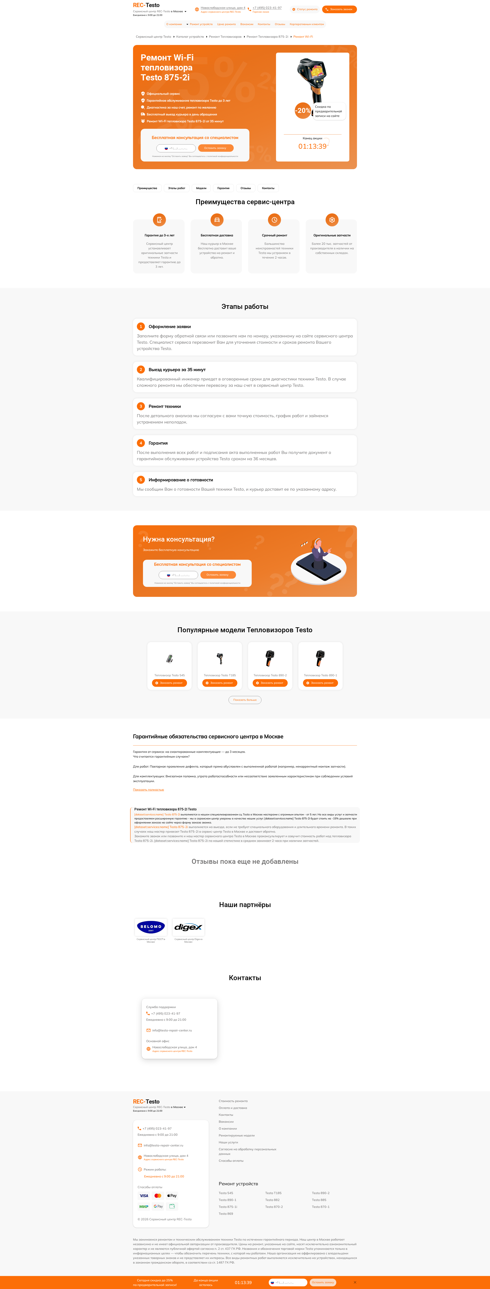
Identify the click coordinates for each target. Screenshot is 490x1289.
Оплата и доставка (233, 1108)
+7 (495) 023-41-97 (267, 8)
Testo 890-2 (321, 1193)
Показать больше (245, 700)
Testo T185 (273, 1193)
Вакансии (246, 24)
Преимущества (147, 188)
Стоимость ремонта (233, 1101)
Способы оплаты (231, 1161)
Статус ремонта (307, 9)
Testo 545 (226, 1193)
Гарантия (223, 188)
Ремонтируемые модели (237, 1135)
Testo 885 (319, 1200)
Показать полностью (148, 789)
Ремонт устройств (201, 24)
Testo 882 (272, 1200)
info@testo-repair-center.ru (172, 1030)
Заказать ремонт (171, 682)
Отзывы (280, 24)
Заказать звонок (341, 9)
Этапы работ (176, 188)
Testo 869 (226, 1214)
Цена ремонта (226, 24)
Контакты (264, 24)
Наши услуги (228, 1142)
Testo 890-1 (227, 1200)
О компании (174, 24)
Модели (201, 188)
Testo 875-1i (228, 1207)
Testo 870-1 (321, 1207)
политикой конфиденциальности (222, 156)
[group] (151, 931)
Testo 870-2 (274, 1207)
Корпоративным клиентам (307, 24)
